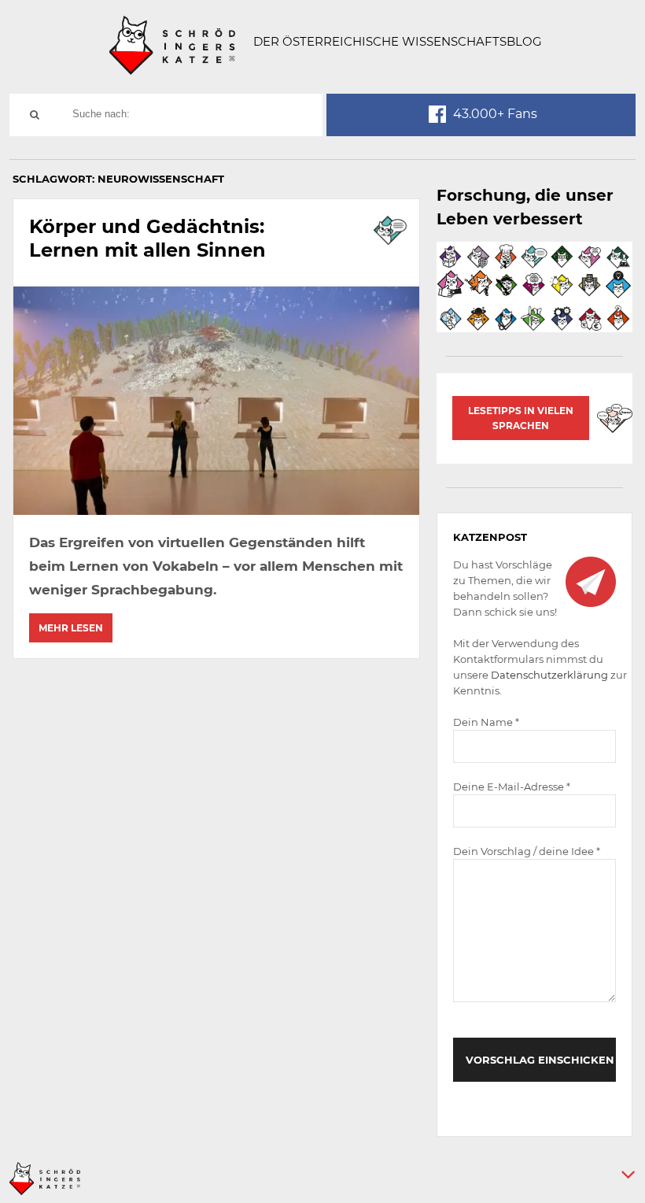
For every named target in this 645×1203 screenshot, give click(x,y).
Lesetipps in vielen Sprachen (520, 418)
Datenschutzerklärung (549, 674)
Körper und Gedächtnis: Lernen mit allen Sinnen (147, 238)
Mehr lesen (71, 628)
